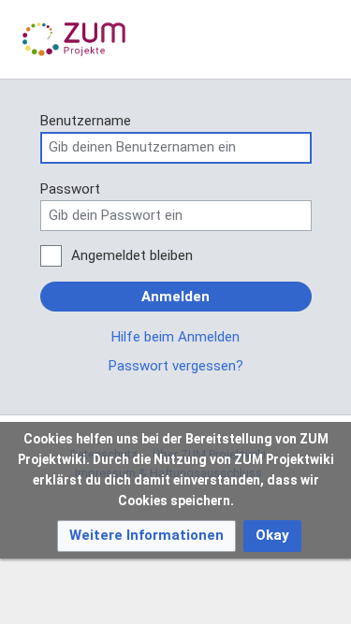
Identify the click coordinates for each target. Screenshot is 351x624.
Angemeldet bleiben (132, 255)
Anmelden (175, 296)
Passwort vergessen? (176, 365)
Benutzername (85, 120)
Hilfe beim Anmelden (175, 336)
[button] (146, 535)
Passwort (70, 189)
